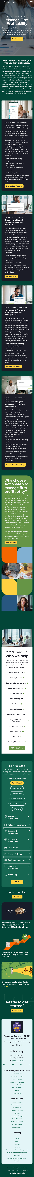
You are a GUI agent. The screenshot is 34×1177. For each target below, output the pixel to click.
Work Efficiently (17, 783)
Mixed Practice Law (16, 672)
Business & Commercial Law (16, 683)
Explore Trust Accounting (15, 465)
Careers (17, 1138)
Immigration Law (16, 709)
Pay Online (17, 1161)
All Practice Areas (17, 748)
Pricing (17, 1090)
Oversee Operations (17, 804)
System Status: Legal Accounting (17, 1152)
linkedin (21, 1064)
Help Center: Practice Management (17, 1158)
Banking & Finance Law (16, 742)
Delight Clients (17, 788)
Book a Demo (17, 39)
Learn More (16, 1045)
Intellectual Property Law (16, 714)
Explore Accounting (13, 367)
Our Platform (17, 882)
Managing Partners (17, 1110)
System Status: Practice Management (17, 1149)
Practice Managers (17, 1102)
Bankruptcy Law (16, 678)
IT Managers (17, 1107)
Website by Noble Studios (17, 1173)
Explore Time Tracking (14, 186)
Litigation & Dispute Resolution (16, 720)
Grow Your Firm (17, 1073)
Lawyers (17, 1113)
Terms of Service (21, 1170)
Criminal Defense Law (16, 688)
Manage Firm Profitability (17, 1082)
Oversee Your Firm (17, 1085)
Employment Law (16, 693)
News (17, 1141)
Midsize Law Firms (17, 1118)
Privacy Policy (11, 1170)
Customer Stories (17, 1127)
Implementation (17, 1087)
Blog (17, 1136)
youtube (13, 1064)
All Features (17, 809)
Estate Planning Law (16, 698)
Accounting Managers (17, 1116)
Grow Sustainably (17, 799)
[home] (10, 2)
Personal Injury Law (16, 726)
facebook (4, 1064)
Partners (17, 1147)
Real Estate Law (16, 731)
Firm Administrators (17, 1104)
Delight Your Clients (17, 1076)
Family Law (16, 704)
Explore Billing (11, 276)
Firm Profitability (17, 793)
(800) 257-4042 (18, 1061)
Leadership (17, 1144)
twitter (30, 1064)
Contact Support (17, 1155)
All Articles (17, 897)
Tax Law (16, 736)
